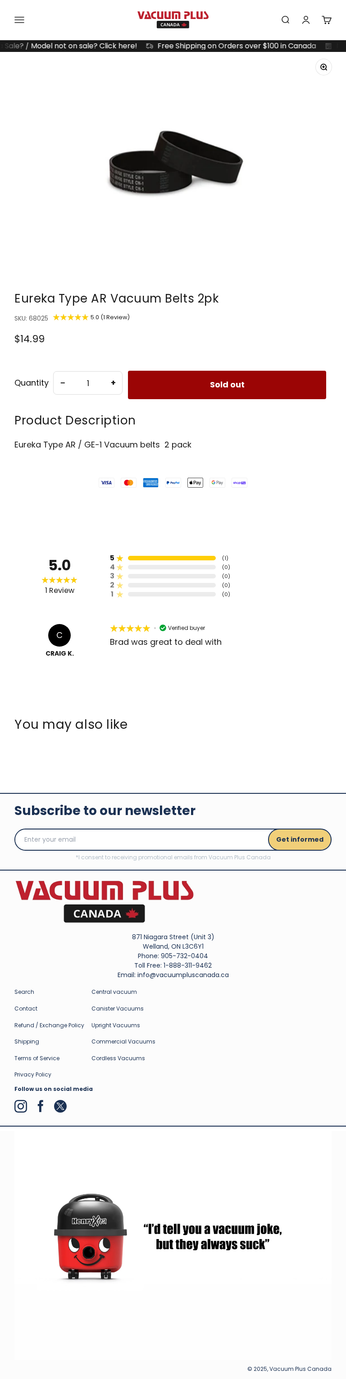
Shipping (26, 1041)
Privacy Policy (32, 1074)
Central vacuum (114, 992)
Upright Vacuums (115, 1025)
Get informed (299, 839)
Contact (25, 1008)
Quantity (31, 383)
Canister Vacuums (117, 1008)
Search (24, 992)
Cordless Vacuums (118, 1058)
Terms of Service (36, 1058)
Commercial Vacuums (123, 1041)
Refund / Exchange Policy (49, 1025)
